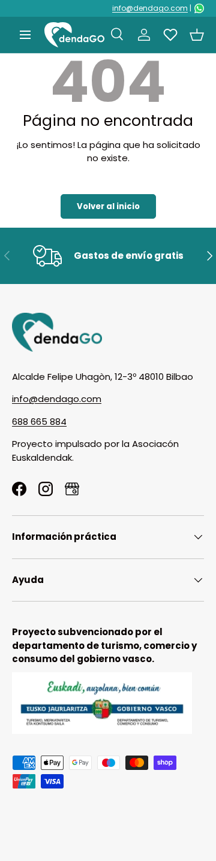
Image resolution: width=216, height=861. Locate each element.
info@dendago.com (150, 8)
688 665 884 (39, 421)
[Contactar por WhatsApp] (199, 8)
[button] (197, 35)
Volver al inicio (108, 206)
